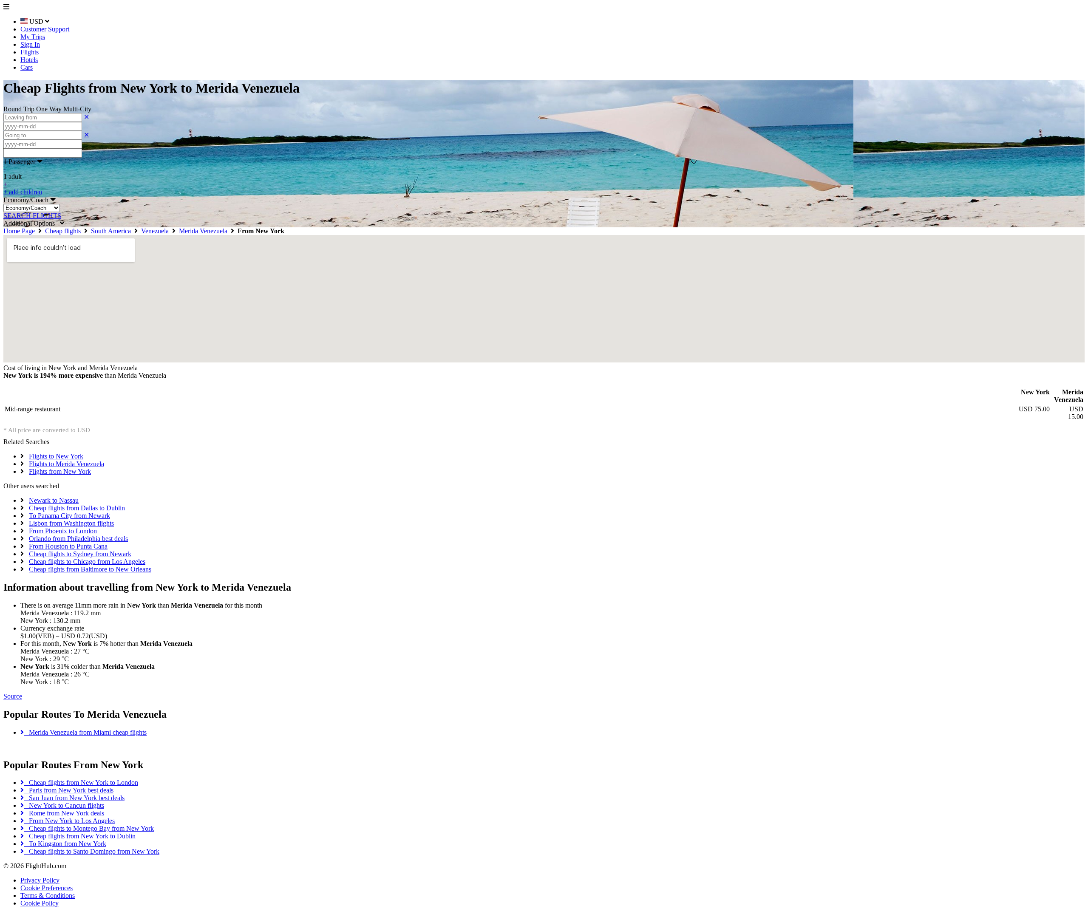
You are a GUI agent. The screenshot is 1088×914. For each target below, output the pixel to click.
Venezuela (155, 231)
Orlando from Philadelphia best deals (78, 538)
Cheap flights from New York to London (81, 782)
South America (111, 231)
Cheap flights (63, 231)
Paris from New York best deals (68, 790)
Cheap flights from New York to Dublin (80, 836)
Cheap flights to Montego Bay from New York (89, 828)
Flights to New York (56, 456)
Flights (29, 52)
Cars (26, 67)
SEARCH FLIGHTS (32, 215)
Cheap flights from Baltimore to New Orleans (90, 569)
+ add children (22, 191)
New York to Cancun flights (64, 805)
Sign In (30, 44)
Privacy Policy (40, 880)
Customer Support (44, 29)
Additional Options (31, 223)
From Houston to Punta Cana (68, 546)
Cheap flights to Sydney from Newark (80, 553)
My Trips (32, 36)
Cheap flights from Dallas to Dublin (77, 508)
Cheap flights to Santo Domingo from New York (91, 851)
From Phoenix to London (63, 531)
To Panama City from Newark (69, 515)
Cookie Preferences (46, 887)
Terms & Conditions (47, 895)
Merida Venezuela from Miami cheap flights (85, 732)
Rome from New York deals (64, 813)
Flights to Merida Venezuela (66, 463)
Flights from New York (60, 471)
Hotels (29, 59)
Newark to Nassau (54, 500)
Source (12, 696)
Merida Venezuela (203, 231)
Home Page (19, 231)
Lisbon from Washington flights (71, 523)
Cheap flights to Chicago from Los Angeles (87, 561)
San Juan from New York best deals (74, 797)
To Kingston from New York (65, 843)
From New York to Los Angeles (69, 820)
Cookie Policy (39, 903)
